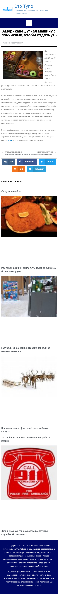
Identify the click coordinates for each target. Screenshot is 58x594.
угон (10, 140)
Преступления (17, 43)
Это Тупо (23, 6)
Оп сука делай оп (11, 191)
